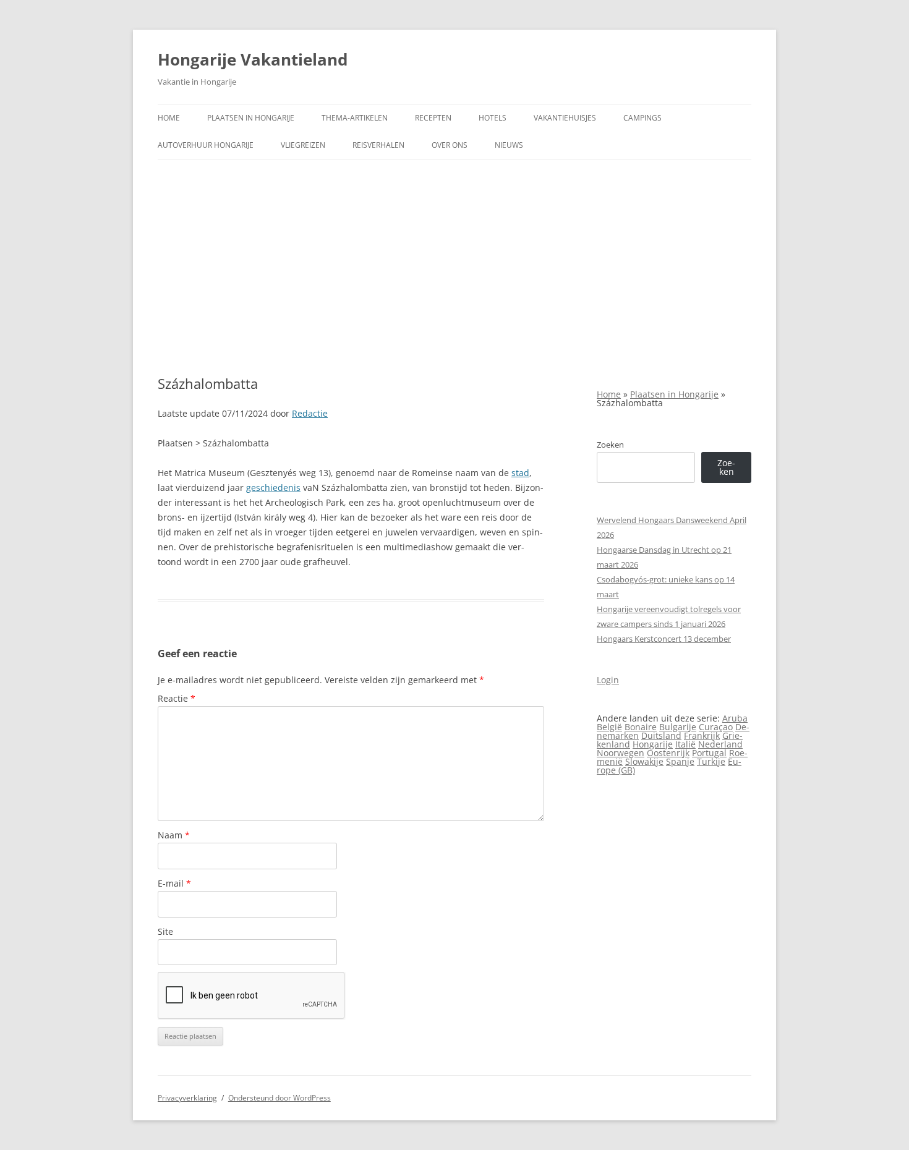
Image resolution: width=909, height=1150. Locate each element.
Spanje (680, 761)
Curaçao (716, 727)
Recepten (433, 118)
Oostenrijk (668, 753)
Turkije (711, 761)
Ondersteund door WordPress (279, 1097)
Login (608, 680)
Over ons (449, 145)
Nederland (720, 744)
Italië (685, 744)
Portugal (709, 753)
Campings (642, 118)
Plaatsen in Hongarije (250, 118)
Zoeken (610, 444)
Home (169, 118)
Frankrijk (702, 735)
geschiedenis (273, 487)
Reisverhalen (378, 145)
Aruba (735, 718)
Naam (174, 835)
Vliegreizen (303, 145)
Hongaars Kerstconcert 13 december (664, 638)
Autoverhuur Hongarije (206, 145)
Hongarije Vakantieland (253, 59)
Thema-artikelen (355, 118)
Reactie (176, 698)
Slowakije (644, 761)
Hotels (492, 118)
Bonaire (641, 727)
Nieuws (509, 145)
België (609, 727)
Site (165, 931)
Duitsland (661, 735)
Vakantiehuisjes (565, 118)
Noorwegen (620, 753)
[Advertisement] (454, 267)
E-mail (174, 883)
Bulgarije (677, 727)
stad (520, 473)
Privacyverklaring (187, 1097)
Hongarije (653, 744)
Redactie (310, 413)
